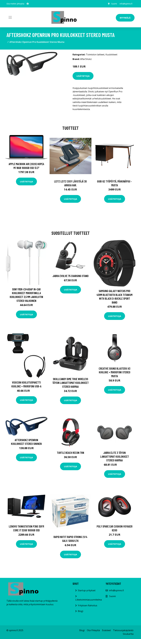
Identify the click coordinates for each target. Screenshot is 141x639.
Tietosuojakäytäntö (123, 630)
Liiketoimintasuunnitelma (88, 599)
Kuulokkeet (111, 54)
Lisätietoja (83, 76)
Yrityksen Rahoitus (87, 605)
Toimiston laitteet (95, 54)
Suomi (114, 3)
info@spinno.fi (126, 3)
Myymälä (125, 17)
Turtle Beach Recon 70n (70, 452)
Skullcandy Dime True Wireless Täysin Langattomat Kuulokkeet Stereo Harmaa (70, 382)
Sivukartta (128, 633)
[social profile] (28, 3)
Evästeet (106, 630)
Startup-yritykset (86, 590)
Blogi (80, 611)
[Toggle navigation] (10, 17)
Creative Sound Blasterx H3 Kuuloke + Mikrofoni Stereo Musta (114, 372)
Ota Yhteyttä (93, 630)
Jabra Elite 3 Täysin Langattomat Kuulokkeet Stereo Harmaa (114, 456)
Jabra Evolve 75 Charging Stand (70, 276)
